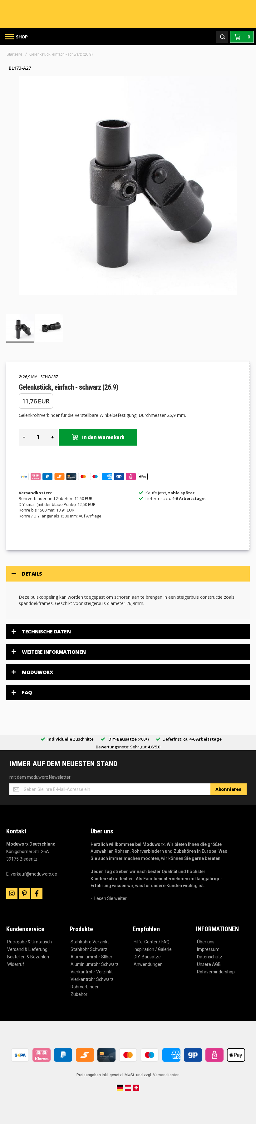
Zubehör (79, 994)
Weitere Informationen (54, 651)
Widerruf (15, 964)
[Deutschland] (120, 1089)
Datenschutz (209, 956)
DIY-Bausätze (147, 956)
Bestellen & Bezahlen (28, 956)
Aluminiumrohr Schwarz (95, 964)
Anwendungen (148, 964)
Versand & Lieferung (27, 949)
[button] (49, 328)
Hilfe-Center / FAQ (152, 941)
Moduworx (37, 672)
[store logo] (128, 14)
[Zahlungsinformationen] (128, 1062)
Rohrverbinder (85, 986)
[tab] (128, 574)
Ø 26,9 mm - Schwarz (38, 376)
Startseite (14, 54)
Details (32, 573)
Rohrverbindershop (216, 971)
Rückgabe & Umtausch (29, 941)
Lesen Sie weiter (110, 898)
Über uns (205, 941)
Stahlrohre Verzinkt (90, 941)
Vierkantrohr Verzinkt (92, 971)
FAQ (27, 692)
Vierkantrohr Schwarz (92, 979)
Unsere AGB (209, 964)
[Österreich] (128, 1089)
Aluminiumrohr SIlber (91, 956)
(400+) (128, 739)
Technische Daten (46, 631)
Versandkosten (166, 1075)
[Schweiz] (136, 1089)
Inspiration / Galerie (153, 949)
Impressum (208, 949)
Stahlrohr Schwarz (89, 949)
